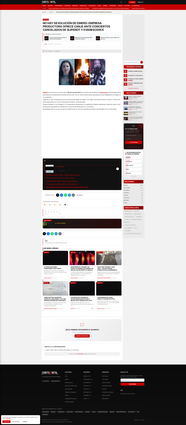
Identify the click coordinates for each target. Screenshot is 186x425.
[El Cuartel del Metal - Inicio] (49, 2)
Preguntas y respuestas (70, 392)
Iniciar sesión (105, 379)
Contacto (104, 389)
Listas (99, 5)
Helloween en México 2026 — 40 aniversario (60, 178)
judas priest (128, 230)
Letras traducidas (69, 401)
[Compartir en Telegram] (69, 195)
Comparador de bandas (70, 398)
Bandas (105, 5)
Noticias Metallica (129, 216)
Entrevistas (83, 5)
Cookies (53, 421)
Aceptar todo (6, 421)
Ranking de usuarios (107, 385)
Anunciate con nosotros (107, 392)
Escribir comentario (82, 335)
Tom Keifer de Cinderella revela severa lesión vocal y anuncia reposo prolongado (102, 8)
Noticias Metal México (130, 225)
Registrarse (140, 2)
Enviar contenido (106, 382)
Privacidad (44, 421)
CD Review (67, 5)
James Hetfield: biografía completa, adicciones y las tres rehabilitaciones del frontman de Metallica (55, 299)
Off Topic (127, 5)
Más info (8, 418)
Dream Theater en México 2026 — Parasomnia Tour (62, 184)
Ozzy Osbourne (128, 228)
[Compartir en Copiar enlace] (73, 195)
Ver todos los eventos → (133, 88)
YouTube (127, 219)
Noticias (50, 5)
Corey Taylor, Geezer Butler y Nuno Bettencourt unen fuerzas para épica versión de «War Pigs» (59, 8)
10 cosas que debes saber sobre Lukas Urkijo (52, 267)
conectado (60, 350)
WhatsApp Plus (128, 213)
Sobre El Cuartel (106, 395)
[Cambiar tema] (121, 2)
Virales (120, 5)
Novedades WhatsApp (136, 219)
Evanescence (103, 92)
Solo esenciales (15, 421)
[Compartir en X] (57, 195)
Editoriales (92, 5)
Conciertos (112, 5)
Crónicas (75, 5)
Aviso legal (57, 421)
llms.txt (142, 419)
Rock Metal (87, 382)
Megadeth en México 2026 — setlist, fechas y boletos (63, 175)
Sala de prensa (68, 389)
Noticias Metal (128, 211)
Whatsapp (136, 211)
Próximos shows (69, 382)
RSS (139, 419)
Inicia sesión (80, 353)
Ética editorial (105, 398)
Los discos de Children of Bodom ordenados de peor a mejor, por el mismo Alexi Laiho (81, 299)
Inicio (44, 5)
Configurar (25, 421)
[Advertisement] (133, 38)
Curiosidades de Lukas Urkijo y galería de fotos (106, 298)
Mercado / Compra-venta (71, 385)
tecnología (139, 216)
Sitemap (136, 419)
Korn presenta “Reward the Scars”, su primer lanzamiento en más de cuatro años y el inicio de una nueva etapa (82, 268)
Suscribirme (134, 142)
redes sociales (137, 213)
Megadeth (127, 222)
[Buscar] (125, 2)
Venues (66, 395)
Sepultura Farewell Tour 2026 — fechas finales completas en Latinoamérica (107, 268)
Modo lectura (50, 195)
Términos (49, 421)
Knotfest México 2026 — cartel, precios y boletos (61, 181)
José (46, 44)
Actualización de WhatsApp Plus (133, 233)
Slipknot (45, 92)
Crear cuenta (105, 376)
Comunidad (136, 5)
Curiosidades (59, 5)
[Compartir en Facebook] (61, 195)
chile (135, 228)
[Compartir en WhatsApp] (65, 195)
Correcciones (69, 421)
